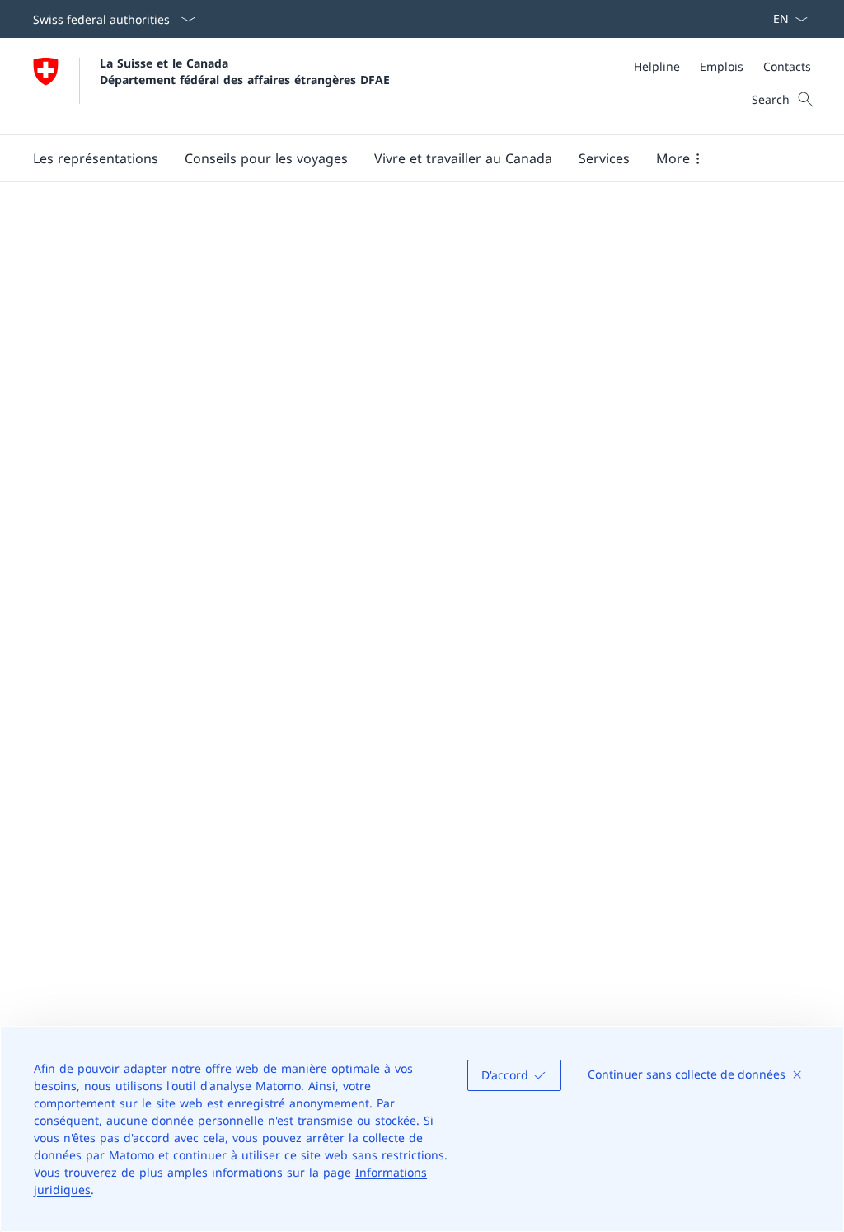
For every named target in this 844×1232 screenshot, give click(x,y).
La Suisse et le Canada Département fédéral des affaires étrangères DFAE (245, 71)
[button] (95, 158)
